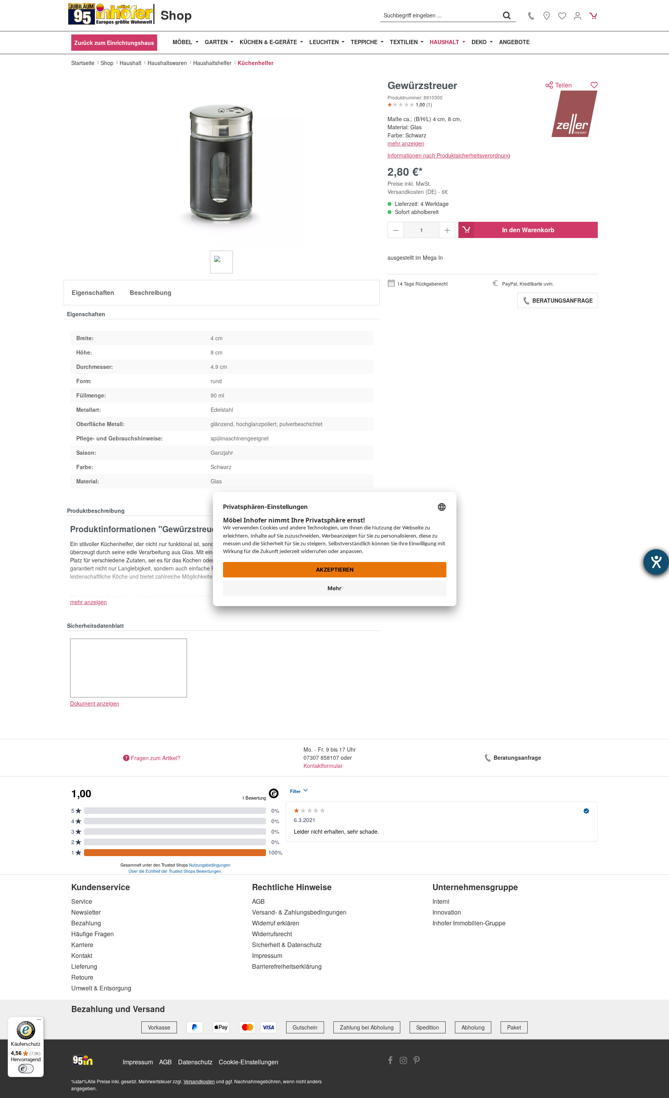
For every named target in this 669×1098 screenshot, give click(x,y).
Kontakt (81, 955)
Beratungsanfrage (562, 300)
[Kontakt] (531, 15)
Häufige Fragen (92, 933)
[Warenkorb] (593, 15)
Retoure (82, 977)
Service (81, 901)
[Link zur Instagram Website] (403, 1061)
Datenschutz (195, 1061)
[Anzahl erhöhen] (447, 230)
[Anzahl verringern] (396, 230)
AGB (258, 901)
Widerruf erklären (275, 922)
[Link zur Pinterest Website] (416, 1061)
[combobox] (439, 15)
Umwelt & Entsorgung (101, 987)
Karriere (82, 944)
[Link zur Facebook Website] (390, 1061)
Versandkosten (199, 1081)
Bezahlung (86, 922)
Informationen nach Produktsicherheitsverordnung (449, 155)
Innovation (446, 912)
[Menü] (39, 1021)
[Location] (546, 15)
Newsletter (86, 912)
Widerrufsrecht (272, 933)
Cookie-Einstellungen (248, 1061)
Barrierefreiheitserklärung (287, 966)
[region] (221, 176)
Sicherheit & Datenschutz (287, 944)
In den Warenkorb (528, 229)
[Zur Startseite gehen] (110, 14)
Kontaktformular (323, 765)
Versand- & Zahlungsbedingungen (299, 912)
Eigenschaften (93, 292)
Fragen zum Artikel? (155, 757)
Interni (440, 901)
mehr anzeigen (406, 143)
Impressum (267, 955)
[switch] (26, 1068)
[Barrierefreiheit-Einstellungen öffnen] (656, 562)
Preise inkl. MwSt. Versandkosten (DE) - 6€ (418, 187)
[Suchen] (507, 15)
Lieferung (84, 966)
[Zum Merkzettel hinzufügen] (594, 85)
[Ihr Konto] (577, 15)
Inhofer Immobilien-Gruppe (469, 922)
